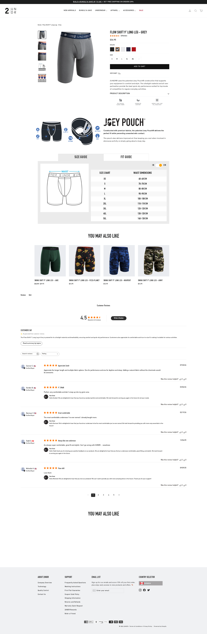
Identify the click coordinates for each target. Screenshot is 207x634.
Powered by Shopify (160, 626)
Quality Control (43, 590)
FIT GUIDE (126, 157)
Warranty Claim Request (74, 606)
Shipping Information (72, 598)
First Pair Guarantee (72, 590)
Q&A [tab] (30, 295)
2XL (133, 59)
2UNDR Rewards (71, 610)
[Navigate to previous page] (88, 495)
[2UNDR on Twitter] (148, 590)
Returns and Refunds (72, 602)
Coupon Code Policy (72, 594)
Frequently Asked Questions (75, 583)
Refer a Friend (70, 614)
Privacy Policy (147, 626)
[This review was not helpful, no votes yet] (184, 379)
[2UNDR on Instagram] (140, 590)
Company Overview (45, 583)
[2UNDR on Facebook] (144, 590)
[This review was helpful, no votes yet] (180, 379)
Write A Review (118, 318)
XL (127, 59)
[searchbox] (28, 354)
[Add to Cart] (50, 276)
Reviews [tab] (23, 295)
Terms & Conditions (135, 626)
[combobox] (50, 354)
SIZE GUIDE (80, 157)
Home (40, 25)
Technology (42, 586)
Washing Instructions (72, 586)
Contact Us (42, 594)
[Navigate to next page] (119, 495)
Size (111, 55)
